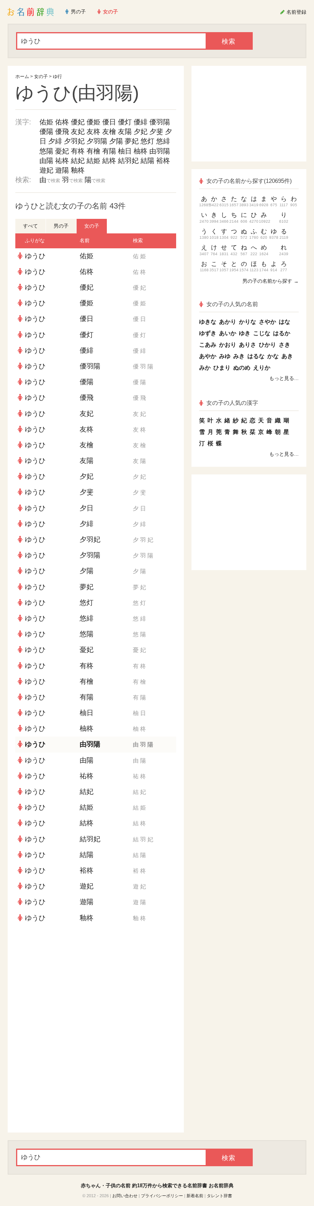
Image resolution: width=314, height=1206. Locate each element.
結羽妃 (128, 161)
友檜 (109, 131)
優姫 (93, 122)
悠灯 (147, 141)
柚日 (125, 151)
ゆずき (207, 333)
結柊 (109, 161)
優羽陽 (159, 122)
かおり (227, 344)
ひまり (222, 367)
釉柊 (78, 170)
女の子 (41, 76)
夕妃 (140, 131)
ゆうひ (35, 256)
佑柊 (62, 122)
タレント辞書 (219, 1195)
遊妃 (46, 170)
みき (239, 356)
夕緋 (55, 141)
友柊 (93, 131)
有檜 (93, 151)
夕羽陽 (97, 141)
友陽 (125, 131)
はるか (281, 333)
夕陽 (116, 141)
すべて (30, 226)
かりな (247, 321)
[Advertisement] (95, 981)
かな (273, 356)
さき (284, 344)
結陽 (147, 161)
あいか (227, 333)
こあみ (207, 344)
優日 (109, 122)
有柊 (78, 151)
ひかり (267, 344)
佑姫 (46, 122)
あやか (207, 356)
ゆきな (207, 321)
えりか (261, 367)
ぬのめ (241, 367)
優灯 (125, 122)
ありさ (247, 344)
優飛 (62, 131)
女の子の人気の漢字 (232, 402)
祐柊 (62, 161)
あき (287, 356)
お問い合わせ (124, 1195)
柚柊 (140, 151)
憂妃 (62, 151)
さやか (267, 321)
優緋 (140, 122)
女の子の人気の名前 (232, 304)
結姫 (93, 161)
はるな (256, 356)
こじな (261, 333)
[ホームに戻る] (31, 12)
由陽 (46, 161)
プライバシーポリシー (162, 1195)
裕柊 (163, 161)
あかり (227, 321)
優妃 (78, 122)
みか (205, 367)
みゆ (225, 356)
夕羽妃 (74, 141)
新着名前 (194, 1195)
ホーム (22, 76)
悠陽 (46, 151)
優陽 (46, 131)
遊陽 (62, 170)
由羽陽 (159, 151)
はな (284, 321)
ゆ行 (57, 76)
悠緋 (163, 141)
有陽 (109, 151)
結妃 (78, 161)
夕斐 (156, 131)
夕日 (86, 508)
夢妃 (132, 141)
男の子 (61, 226)
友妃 (78, 131)
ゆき (244, 333)
